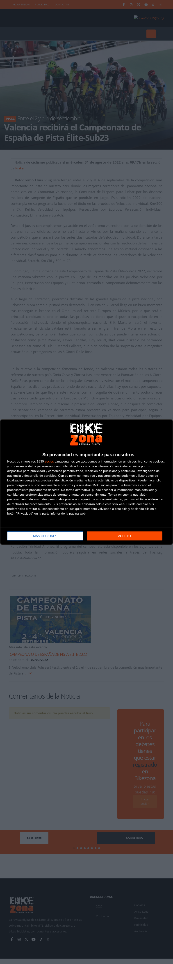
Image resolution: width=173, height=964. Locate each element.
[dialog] (86, 482)
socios (49, 461)
